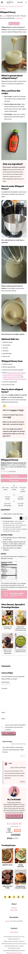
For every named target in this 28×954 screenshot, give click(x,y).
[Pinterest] (22, 897)
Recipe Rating (5, 682)
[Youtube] (9, 897)
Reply (23, 756)
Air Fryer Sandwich (17, 374)
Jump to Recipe (15, 23)
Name (3, 712)
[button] (1, 471)
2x (23, 518)
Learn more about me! (14, 816)
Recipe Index (8, 6)
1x (21, 518)
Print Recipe (14, 480)
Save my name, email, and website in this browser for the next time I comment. (15, 727)
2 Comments (19, 18)
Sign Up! (7, 921)
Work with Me (14, 932)
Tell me (13, 595)
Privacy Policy (14, 910)
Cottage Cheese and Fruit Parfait (12, 377)
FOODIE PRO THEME (15, 953)
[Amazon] (14, 897)
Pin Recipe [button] (15, 476)
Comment (4, 688)
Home (1, 6)
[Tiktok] (18, 897)
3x (25, 518)
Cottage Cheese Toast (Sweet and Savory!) (14, 379)
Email (3, 718)
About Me (14, 907)
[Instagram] (5, 897)
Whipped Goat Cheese (13, 372)
